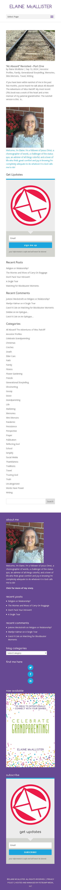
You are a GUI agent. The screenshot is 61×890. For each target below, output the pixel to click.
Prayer (9, 435)
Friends (9, 378)
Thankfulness (12, 461)
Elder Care (10, 356)
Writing (30, 76)
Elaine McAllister (16, 69)
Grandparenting (13, 400)
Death (9, 351)
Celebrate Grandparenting (18, 338)
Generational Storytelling (32, 72)
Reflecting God (13, 444)
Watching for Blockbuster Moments (22, 285)
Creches (9, 347)
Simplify (9, 453)
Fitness (9, 369)
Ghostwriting (12, 386)
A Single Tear (12, 281)
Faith (8, 360)
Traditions (10, 466)
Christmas (10, 342)
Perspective (11, 430)
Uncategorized (12, 483)
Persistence (11, 426)
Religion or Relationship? (17, 268)
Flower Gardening (14, 373)
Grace (8, 395)
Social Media (12, 457)
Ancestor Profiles (14, 334)
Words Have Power (15, 488)
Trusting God (12, 475)
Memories (49, 72)
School (9, 448)
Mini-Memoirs (12, 76)
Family (17, 72)
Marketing (10, 408)
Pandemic (10, 422)
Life (8, 404)
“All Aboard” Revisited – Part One (25, 66)
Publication (11, 439)
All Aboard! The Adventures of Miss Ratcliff (25, 329)
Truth (8, 479)
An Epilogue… (22, 312)
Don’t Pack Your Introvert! (18, 277)
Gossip (9, 391)
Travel (23, 76)
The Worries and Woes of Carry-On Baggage (26, 272)
